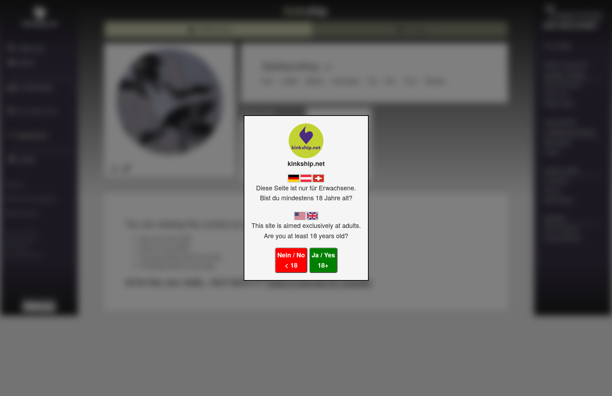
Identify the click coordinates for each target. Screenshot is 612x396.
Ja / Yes (323, 260)
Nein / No (291, 260)
